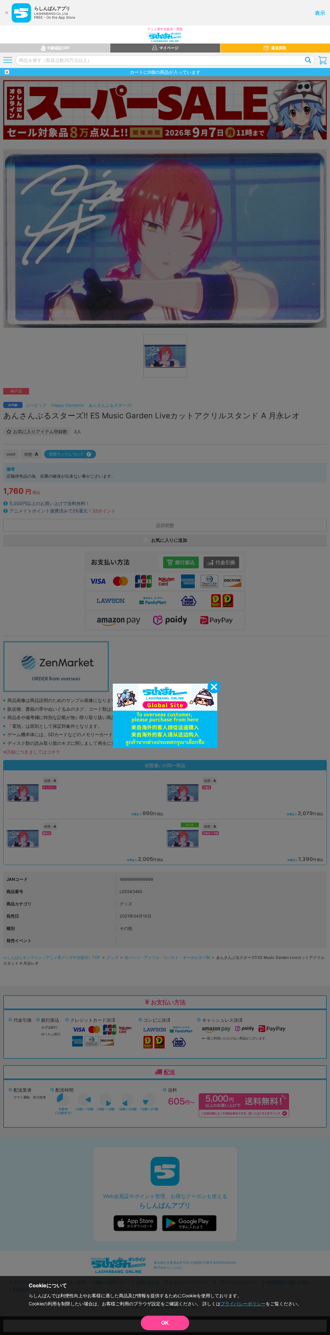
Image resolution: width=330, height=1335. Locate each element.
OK (165, 1323)
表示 (320, 13)
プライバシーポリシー (243, 1303)
